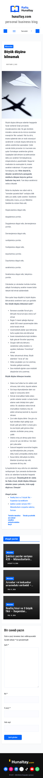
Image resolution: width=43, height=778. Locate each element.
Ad (6, 694)
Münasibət (8, 46)
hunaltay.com (21, 16)
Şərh (6, 645)
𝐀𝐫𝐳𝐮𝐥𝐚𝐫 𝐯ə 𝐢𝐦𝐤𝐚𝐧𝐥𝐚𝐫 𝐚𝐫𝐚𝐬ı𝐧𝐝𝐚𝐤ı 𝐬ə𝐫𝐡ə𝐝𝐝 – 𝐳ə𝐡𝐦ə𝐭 (18, 585)
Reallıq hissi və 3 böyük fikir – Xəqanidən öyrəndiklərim (19, 611)
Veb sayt (7, 722)
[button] (26, 31)
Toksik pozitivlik (29, 516)
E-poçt (7, 708)
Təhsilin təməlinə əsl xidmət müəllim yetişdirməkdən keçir (14, 520)
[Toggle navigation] (14, 31)
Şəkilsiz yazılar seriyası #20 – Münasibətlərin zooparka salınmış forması (22, 507)
